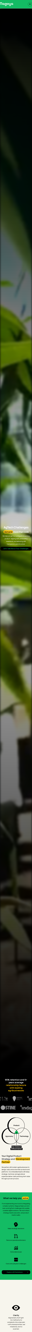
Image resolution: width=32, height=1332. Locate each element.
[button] (30, 4)
